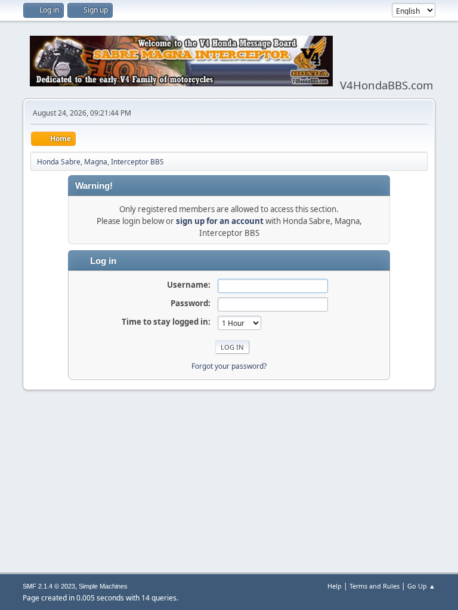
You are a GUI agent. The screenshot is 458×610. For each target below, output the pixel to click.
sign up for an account (220, 221)
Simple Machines (103, 586)
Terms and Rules (374, 585)
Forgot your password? (229, 366)
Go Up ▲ (421, 585)
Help (334, 585)
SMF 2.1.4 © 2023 (49, 586)
